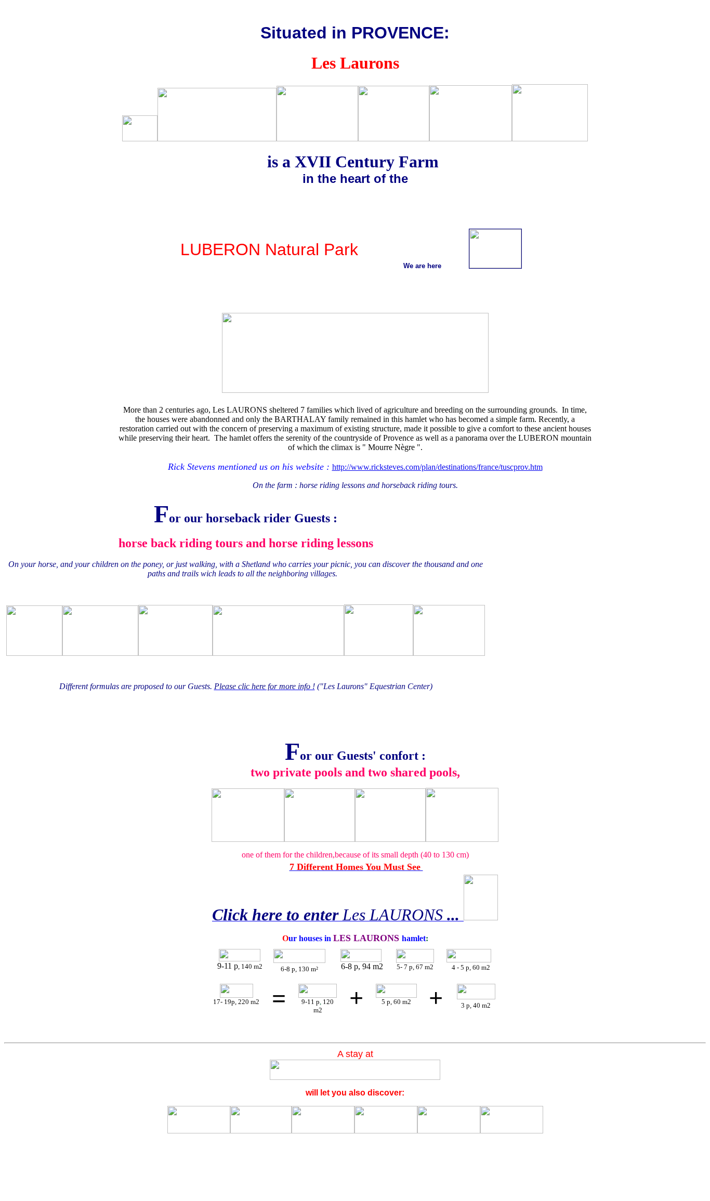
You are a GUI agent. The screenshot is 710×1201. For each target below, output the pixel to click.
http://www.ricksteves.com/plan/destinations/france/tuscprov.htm (437, 467)
